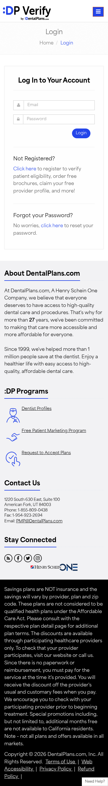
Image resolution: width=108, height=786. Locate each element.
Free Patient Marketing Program (54, 431)
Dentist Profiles (37, 409)
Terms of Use (61, 762)
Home (46, 43)
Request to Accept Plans (46, 453)
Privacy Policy (56, 769)
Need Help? (95, 781)
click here (52, 226)
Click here (24, 169)
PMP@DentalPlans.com (39, 521)
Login (81, 133)
